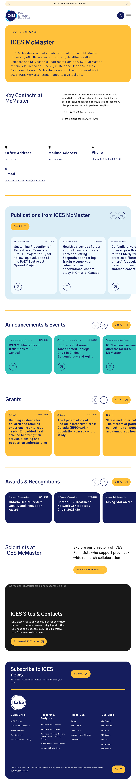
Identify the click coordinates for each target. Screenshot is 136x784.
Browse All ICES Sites (26, 641)
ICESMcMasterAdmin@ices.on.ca (25, 181)
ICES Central (105, 721)
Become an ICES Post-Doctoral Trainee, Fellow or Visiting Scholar (53, 736)
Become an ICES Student (50, 729)
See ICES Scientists (88, 569)
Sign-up (78, 674)
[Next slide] (127, 3)
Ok (116, 769)
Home (14, 32)
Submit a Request (18, 730)
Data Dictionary (17, 735)
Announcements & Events (81, 735)
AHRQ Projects (16, 721)
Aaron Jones (87, 112)
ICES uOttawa (106, 744)
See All (18, 226)
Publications (75, 730)
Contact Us (30, 32)
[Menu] (124, 15)
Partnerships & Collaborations (53, 744)
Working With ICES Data (50, 748)
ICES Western (106, 749)
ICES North (105, 730)
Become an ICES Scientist (51, 725)
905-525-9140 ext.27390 (106, 159)
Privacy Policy (20, 771)
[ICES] (18, 15)
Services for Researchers (20, 726)
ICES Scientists (76, 726)
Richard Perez (90, 119)
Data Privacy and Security (21, 740)
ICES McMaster (106, 726)
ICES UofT (105, 740)
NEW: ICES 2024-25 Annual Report (68, 4)
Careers (74, 721)
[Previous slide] (9, 3)
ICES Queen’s (106, 735)
